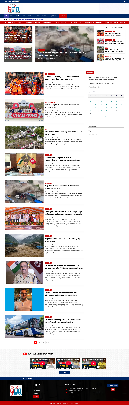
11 (95, 105)
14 (111, 105)
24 (90, 110)
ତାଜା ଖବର (9, 32)
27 (106, 110)
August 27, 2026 (11, 39)
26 (101, 110)
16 (121, 105)
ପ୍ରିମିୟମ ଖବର (54, 15)
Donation (36, 388)
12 (101, 105)
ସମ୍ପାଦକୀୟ (30, 15)
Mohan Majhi (39, 19)
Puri (23, 19)
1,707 (47, 342)
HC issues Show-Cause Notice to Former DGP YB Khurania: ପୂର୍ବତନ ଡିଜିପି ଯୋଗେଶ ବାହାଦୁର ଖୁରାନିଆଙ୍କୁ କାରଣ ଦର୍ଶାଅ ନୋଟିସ (63, 268)
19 (101, 107)
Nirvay (20, 39)
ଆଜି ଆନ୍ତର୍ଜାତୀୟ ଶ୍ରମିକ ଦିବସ (95, 87)
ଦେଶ (24, 15)
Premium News (118, 27)
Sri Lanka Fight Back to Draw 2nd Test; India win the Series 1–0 (17, 56)
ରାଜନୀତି (17, 15)
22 (116, 107)
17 (90, 107)
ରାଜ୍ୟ (11, 15)
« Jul (105, 116)
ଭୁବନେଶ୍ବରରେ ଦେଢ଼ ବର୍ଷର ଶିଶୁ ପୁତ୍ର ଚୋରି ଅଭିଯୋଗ (101, 83)
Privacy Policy (38, 390)
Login (36, 396)
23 (121, 107)
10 (90, 105)
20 (106, 107)
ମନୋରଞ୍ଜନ (44, 15)
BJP (20, 19)
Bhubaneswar (33, 19)
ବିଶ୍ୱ (51, 183)
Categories (91, 131)
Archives (90, 123)
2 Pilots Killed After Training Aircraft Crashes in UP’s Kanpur (114, 50)
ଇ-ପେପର (63, 15)
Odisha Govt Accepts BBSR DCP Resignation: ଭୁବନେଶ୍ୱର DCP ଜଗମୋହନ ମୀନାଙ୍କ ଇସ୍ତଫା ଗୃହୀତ (114, 59)
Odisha (12, 19)
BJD (17, 19)
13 (106, 105)
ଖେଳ (38, 15)
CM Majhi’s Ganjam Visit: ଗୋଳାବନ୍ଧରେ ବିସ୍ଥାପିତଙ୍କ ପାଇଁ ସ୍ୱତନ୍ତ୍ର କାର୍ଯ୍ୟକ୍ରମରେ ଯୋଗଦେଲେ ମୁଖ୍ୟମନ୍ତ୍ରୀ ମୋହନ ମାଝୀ (63, 214)
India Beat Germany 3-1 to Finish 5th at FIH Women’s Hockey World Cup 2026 (18, 37)
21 (111, 107)
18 (96, 107)
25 (96, 110)
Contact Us (37, 393)
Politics (26, 19)
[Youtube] (113, 389)
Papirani (60, 163)
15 (116, 105)
